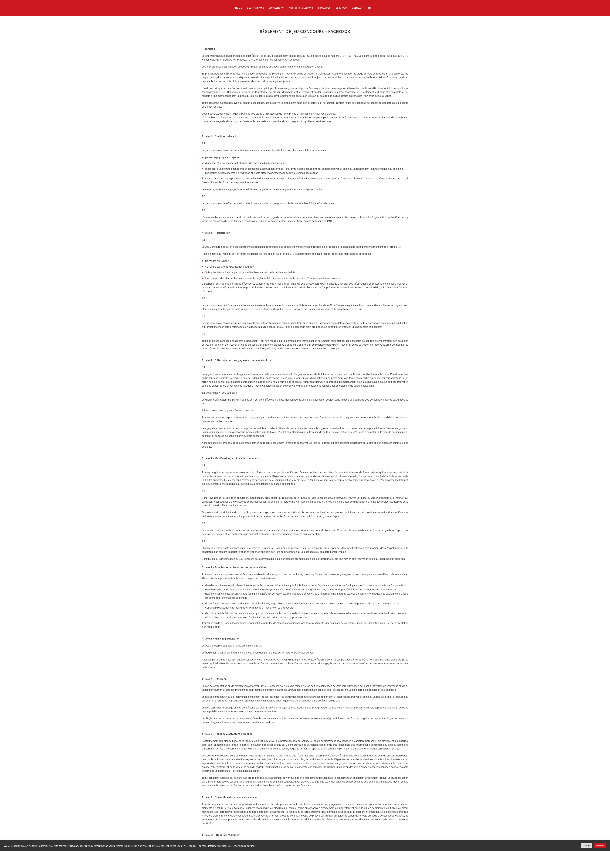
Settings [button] (586, 845)
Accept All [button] (600, 845)
